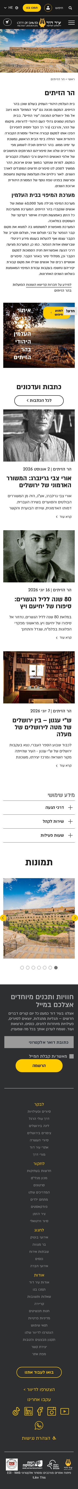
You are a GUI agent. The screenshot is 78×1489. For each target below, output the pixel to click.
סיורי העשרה (39, 1140)
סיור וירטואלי (39, 1221)
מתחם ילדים (39, 1199)
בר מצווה (39, 1244)
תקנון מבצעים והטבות (39, 1339)
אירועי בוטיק (39, 1237)
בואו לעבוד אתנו (39, 1372)
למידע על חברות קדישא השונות (49, 284)
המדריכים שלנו (39, 1192)
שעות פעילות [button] (52, 835)
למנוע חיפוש (59, 313)
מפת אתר (39, 1354)
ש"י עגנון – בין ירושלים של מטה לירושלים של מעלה (42, 727)
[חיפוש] (70, 8)
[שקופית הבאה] (3, 918)
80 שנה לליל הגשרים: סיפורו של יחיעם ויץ (43, 602)
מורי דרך (39, 1154)
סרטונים (39, 1185)
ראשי (71, 79)
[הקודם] (75, 918)
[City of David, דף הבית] (39, 22)
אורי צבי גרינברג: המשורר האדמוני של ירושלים (39, 481)
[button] (8, 7)
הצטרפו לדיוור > (39, 1389)
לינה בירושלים (39, 1125)
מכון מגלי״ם (39, 1178)
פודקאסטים (39, 1206)
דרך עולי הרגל (39, 1118)
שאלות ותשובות (39, 1296)
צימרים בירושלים (39, 1133)
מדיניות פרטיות (39, 1318)
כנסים (39, 1258)
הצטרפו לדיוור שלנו (39, 1332)
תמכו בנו (39, 1289)
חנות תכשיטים (39, 1311)
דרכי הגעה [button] (55, 807)
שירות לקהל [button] (53, 821)
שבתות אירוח (39, 1251)
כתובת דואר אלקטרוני (48, 1042)
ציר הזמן (39, 1213)
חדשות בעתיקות (39, 1170)
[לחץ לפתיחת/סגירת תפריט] (71, 23)
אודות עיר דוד (39, 1282)
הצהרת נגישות (37, 1438)
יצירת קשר (39, 1346)
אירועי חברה (39, 1266)
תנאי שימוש (39, 1325)
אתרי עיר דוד (39, 1147)
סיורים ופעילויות (39, 1111)
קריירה (39, 1303)
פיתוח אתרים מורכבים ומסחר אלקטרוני (39, 1475)
